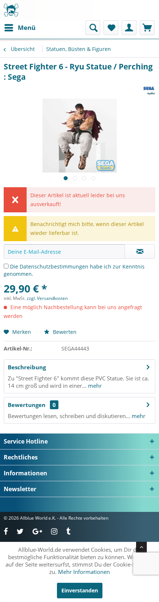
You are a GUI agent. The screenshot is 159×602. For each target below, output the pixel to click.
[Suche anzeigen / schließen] (92, 27)
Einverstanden (79, 590)
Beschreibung (27, 367)
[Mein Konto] (129, 27)
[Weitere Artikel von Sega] (148, 88)
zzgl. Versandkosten (47, 298)
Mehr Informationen (84, 571)
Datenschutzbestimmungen (54, 266)
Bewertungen (26, 404)
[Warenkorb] (147, 27)
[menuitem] (19, 27)
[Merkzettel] (111, 27)
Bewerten (64, 331)
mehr (94, 385)
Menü (26, 27)
